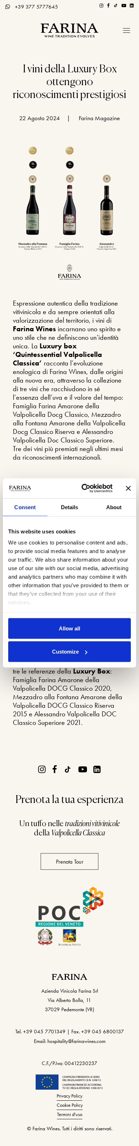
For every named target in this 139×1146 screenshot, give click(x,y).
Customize (65, 652)
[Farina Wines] (69, 30)
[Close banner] (128, 488)
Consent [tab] (25, 507)
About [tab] (114, 507)
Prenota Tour (69, 861)
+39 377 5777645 (36, 6)
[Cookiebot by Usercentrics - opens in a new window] (84, 488)
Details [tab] (69, 507)
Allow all (69, 628)
